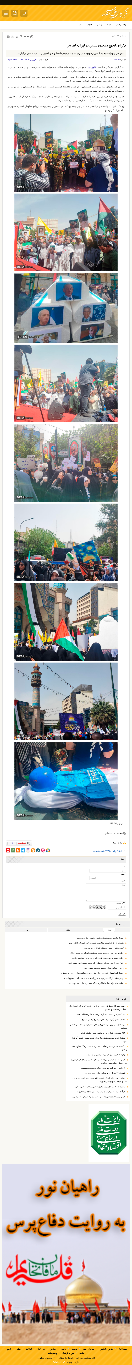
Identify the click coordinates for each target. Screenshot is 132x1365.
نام (124, 867)
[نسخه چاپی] (8, 36)
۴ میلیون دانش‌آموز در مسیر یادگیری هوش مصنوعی (103, 1068)
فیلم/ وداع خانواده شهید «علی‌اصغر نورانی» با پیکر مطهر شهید (98, 1096)
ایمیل (123, 874)
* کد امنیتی (121, 903)
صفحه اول (123, 1349)
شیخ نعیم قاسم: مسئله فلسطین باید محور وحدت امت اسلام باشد (96, 963)
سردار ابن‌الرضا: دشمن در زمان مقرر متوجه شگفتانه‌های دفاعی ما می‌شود (92, 973)
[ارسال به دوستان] (12, 36)
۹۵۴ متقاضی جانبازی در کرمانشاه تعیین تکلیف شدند (103, 1033)
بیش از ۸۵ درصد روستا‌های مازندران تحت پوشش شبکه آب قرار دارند (99, 1039)
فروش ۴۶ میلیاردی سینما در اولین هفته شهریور (105, 1073)
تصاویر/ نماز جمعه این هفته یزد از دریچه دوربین (104, 948)
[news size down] (21, 36)
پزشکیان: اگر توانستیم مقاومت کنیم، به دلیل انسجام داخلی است (96, 943)
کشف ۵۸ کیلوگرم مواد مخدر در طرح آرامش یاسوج (103, 1019)
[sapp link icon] (38, 850)
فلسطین (108, 833)
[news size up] (31, 36)
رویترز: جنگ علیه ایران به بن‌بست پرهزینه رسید (104, 968)
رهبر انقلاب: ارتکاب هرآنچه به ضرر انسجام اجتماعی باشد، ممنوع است (94, 978)
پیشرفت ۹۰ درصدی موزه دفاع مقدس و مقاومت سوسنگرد (100, 1086)
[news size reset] (26, 36)
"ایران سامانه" (59, 1362)
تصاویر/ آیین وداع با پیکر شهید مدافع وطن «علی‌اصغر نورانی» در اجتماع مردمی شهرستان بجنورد (99, 1080)
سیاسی (122, 35)
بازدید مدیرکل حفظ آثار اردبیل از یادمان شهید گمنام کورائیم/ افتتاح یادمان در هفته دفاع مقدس (98, 1008)
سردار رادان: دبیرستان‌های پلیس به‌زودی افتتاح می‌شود (100, 938)
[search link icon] (13, 850)
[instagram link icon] (28, 850)
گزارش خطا (118, 843)
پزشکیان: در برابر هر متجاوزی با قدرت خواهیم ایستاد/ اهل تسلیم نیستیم (98, 1026)
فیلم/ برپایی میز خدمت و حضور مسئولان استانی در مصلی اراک (97, 953)
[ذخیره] (17, 37)
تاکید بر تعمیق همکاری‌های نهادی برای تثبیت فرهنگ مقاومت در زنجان (99, 1048)
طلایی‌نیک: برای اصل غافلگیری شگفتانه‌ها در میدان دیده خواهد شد (96, 983)
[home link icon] (8, 850)
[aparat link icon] (43, 850)
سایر (114, 35)
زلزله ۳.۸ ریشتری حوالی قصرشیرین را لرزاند (105, 1054)
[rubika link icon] (48, 850)
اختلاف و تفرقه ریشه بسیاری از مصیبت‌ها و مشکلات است (100, 1014)
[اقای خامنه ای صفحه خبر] (109, 1133)
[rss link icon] (18, 850)
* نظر (122, 881)
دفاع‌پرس (92, 67)
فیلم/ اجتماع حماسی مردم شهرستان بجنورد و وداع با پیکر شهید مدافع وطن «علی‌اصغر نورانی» (99, 1061)
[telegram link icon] (23, 850)
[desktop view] (23, 14)
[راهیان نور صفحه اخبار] (66, 1254)
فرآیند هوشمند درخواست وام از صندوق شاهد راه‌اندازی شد (100, 1091)
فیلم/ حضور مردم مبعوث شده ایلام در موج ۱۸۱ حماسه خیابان (98, 958)
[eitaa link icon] (33, 850)
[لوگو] (115, 19)
